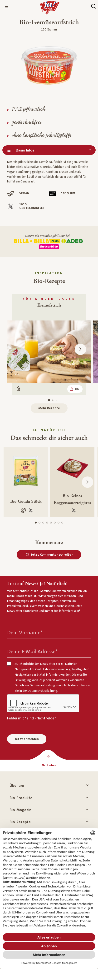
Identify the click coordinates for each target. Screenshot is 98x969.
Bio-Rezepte (20, 822)
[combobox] (49, 150)
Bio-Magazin (20, 810)
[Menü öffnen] (6, 6)
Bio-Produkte (21, 798)
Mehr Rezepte (49, 408)
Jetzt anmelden (27, 739)
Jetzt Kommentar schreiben (52, 555)
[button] (80, 349)
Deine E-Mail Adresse (32, 652)
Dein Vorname (24, 633)
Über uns (17, 785)
